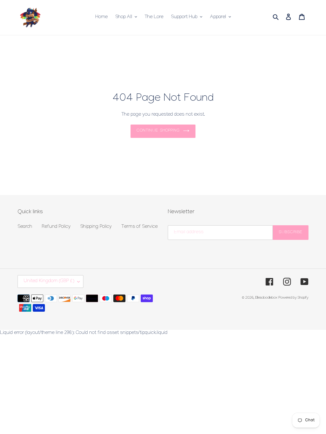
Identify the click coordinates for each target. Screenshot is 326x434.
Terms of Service (139, 227)
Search (25, 227)
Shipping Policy (96, 227)
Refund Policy (56, 227)
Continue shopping (158, 131)
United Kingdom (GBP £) (49, 281)
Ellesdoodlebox (266, 298)
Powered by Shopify (293, 298)
